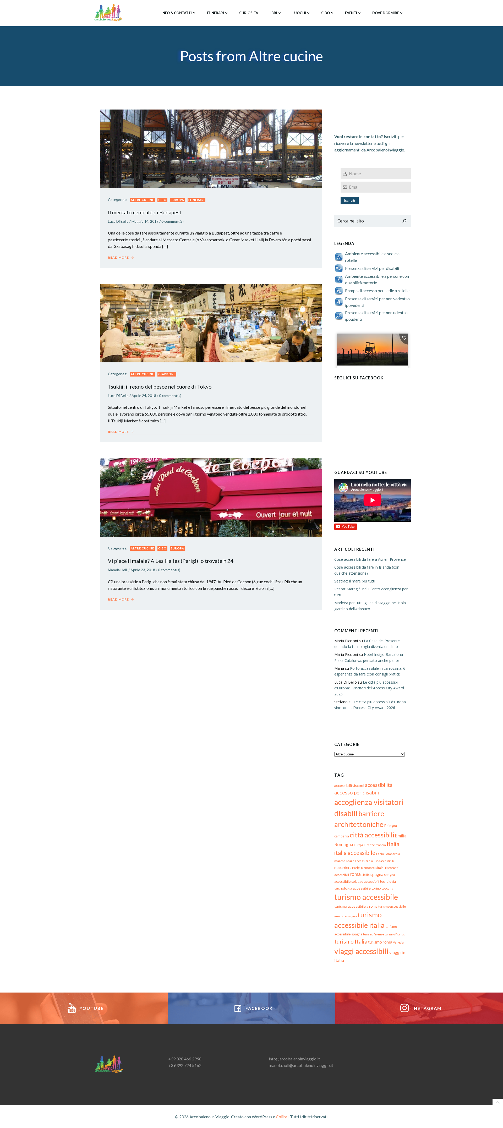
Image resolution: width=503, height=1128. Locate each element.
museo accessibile (383, 861)
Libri (273, 13)
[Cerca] (404, 221)
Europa (177, 199)
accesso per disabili (356, 792)
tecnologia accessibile (352, 888)
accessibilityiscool (349, 785)
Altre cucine (142, 199)
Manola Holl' (118, 570)
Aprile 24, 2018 (144, 395)
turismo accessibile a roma (356, 906)
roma (355, 874)
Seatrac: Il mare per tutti (354, 581)
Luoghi (299, 13)
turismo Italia (350, 941)
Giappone (167, 374)
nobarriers (342, 867)
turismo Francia (395, 934)
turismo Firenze (373, 934)
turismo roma (380, 942)
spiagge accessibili (365, 881)
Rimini (379, 868)
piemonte (368, 868)
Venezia (398, 942)
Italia (393, 843)
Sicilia (366, 875)
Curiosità (248, 13)
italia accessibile (354, 852)
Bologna (390, 826)
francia (381, 845)
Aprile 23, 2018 (142, 570)
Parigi (356, 868)
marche (340, 861)
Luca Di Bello (118, 221)
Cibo (325, 13)
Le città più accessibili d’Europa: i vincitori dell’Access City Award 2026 (369, 688)
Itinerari (215, 13)
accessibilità (378, 785)
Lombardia (392, 854)
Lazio (380, 854)
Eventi (351, 13)
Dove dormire (385, 13)
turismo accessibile (366, 896)
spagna (376, 874)
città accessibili (372, 835)
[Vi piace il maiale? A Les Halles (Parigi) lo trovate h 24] (211, 496)
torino (376, 888)
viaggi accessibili (361, 951)
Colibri (282, 1116)
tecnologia (388, 881)
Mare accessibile (358, 861)
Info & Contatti (176, 13)
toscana (387, 888)
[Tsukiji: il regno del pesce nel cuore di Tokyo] (211, 322)
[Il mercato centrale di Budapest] (211, 148)
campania (341, 836)
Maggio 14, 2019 (145, 221)
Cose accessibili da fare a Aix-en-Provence (370, 559)
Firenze (369, 845)
